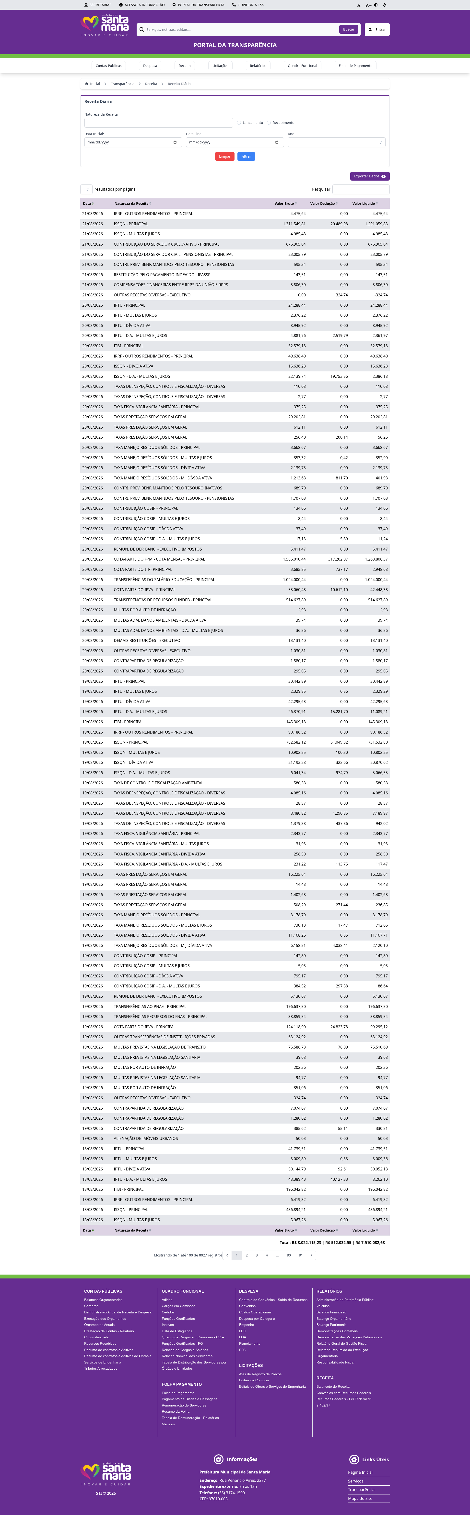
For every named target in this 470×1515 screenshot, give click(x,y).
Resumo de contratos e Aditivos (108, 1350)
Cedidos (168, 1312)
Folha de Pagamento (355, 65)
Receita (185, 65)
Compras (91, 1306)
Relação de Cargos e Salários (185, 1350)
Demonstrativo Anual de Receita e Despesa (118, 1312)
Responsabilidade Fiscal (335, 1362)
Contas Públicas (109, 65)
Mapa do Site (360, 1498)
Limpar (225, 156)
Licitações (220, 65)
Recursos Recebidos (100, 1343)
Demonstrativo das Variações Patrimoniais (349, 1337)
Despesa (150, 65)
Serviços (356, 1481)
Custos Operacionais (255, 1312)
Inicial (95, 83)
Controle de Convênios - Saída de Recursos (273, 1300)
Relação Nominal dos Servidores (187, 1356)
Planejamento (249, 1343)
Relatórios (258, 65)
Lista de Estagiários (177, 1331)
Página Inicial (360, 1472)
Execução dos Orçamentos (105, 1318)
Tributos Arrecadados (100, 1368)
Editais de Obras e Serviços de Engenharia (272, 1386)
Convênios (247, 1306)
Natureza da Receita (101, 114)
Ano (291, 133)
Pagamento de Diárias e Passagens (189, 1399)
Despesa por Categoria (257, 1318)
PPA (242, 1350)
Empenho (246, 1325)
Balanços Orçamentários (103, 1300)
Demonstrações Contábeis (337, 1331)
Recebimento (283, 122)
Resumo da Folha (175, 1411)
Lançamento (253, 122)
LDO (242, 1331)
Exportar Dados (366, 176)
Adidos (167, 1300)
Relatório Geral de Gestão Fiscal (342, 1343)
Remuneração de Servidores (184, 1405)
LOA (242, 1337)
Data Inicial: (94, 133)
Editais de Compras (254, 1380)
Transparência (122, 83)
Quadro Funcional (302, 65)
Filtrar (246, 156)
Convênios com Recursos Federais (344, 1393)
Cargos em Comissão (178, 1306)
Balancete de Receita (333, 1386)
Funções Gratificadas (178, 1318)
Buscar (348, 29)
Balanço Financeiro (331, 1312)
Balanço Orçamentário (334, 1318)
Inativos (168, 1325)
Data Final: (194, 133)
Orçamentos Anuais (99, 1325)
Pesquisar (321, 189)
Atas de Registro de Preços (260, 1374)
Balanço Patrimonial (332, 1325)
